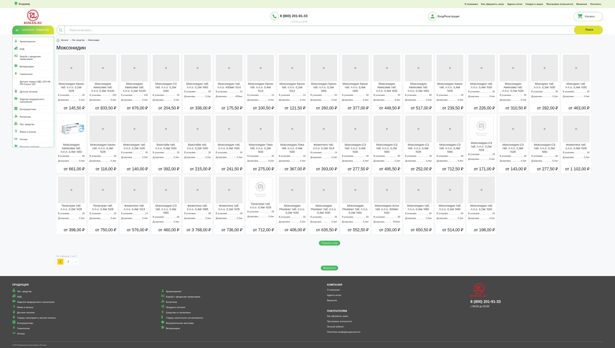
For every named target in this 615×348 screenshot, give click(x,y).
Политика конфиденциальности (343, 332)
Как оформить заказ (492, 4)
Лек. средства (27, 124)
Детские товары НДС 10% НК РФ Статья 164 (35, 82)
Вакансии (581, 4)
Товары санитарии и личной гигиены (36, 317)
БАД (22, 49)
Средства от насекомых (178, 312)
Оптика (23, 139)
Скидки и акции (534, 4)
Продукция (20, 284)
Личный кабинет (335, 326)
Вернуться (329, 268)
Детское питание (28, 91)
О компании (471, 4)
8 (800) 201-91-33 (294, 16)
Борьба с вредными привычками (30, 57)
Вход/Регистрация (448, 16)
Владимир (24, 4)
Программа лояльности (559, 4)
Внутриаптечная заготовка (180, 323)
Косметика (25, 116)
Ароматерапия (27, 41)
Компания (334, 284)
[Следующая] (76, 262)
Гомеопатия (26, 74)
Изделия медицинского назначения (32, 100)
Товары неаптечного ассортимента (184, 317)
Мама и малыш (28, 131)
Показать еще (329, 243)
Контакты (595, 4)
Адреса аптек (514, 4)
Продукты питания (29, 147)
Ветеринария (27, 66)
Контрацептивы (28, 109)
